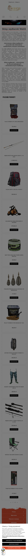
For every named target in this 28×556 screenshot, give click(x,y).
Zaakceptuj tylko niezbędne (14, 540)
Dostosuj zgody (14, 544)
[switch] (3, 554)
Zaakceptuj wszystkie (14, 547)
